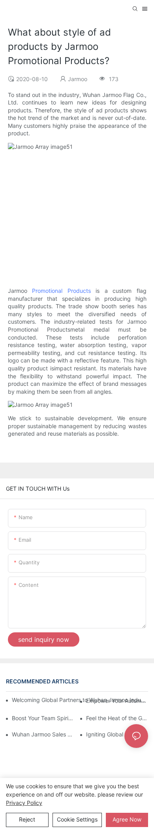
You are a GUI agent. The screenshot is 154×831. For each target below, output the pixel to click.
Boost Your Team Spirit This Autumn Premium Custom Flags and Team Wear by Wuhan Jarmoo (43, 718)
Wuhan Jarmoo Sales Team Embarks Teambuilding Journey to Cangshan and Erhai (43, 734)
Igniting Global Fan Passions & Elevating (117, 734)
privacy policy (24, 802)
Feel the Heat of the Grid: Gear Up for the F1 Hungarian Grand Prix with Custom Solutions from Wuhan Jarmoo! (117, 718)
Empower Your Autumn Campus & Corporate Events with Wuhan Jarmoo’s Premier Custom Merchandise (117, 700)
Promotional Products (61, 290)
